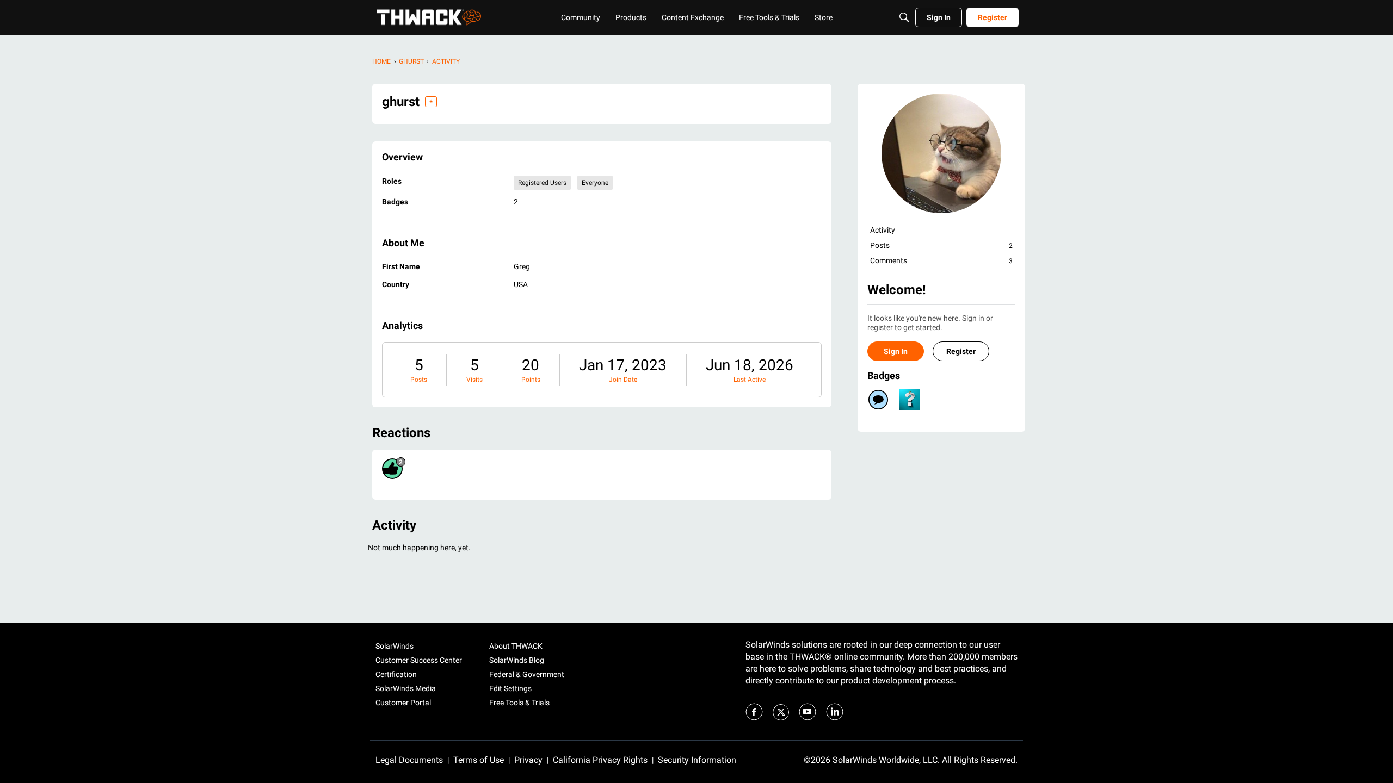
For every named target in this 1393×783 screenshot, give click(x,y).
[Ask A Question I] (909, 399)
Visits (474, 379)
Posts (418, 379)
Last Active (750, 379)
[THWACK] (428, 17)
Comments (941, 260)
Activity (882, 230)
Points (530, 379)
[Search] (904, 17)
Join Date (623, 379)
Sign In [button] (896, 351)
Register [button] (961, 351)
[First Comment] (878, 399)
